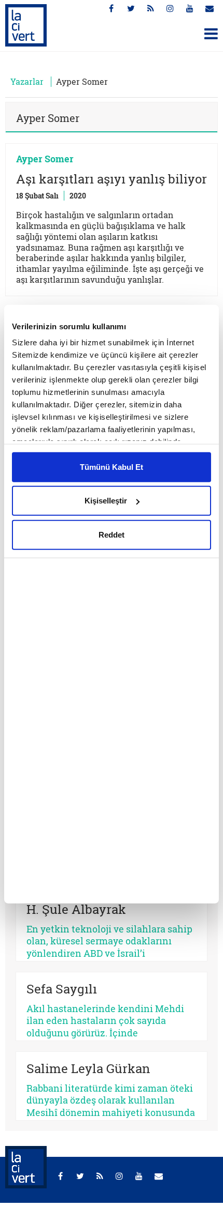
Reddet (111, 534)
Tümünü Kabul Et (111, 466)
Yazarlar (27, 81)
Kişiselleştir (106, 500)
